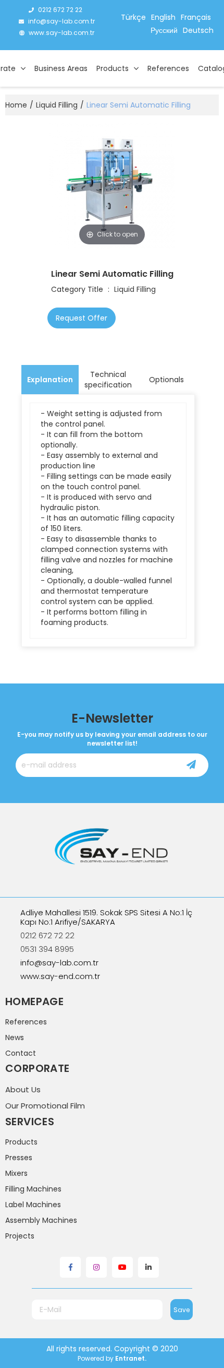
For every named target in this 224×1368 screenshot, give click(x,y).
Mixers (16, 1173)
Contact (20, 1053)
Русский (164, 30)
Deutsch (198, 30)
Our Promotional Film (45, 1105)
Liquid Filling (135, 289)
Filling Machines (33, 1189)
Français (196, 17)
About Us (23, 1089)
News (14, 1037)
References (168, 68)
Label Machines (33, 1204)
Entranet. (130, 1358)
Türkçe (133, 17)
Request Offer (81, 318)
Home (16, 105)
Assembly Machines (41, 1220)
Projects (19, 1236)
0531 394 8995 (47, 949)
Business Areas (61, 68)
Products (112, 68)
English (163, 17)
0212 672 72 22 (60, 9)
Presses (18, 1157)
